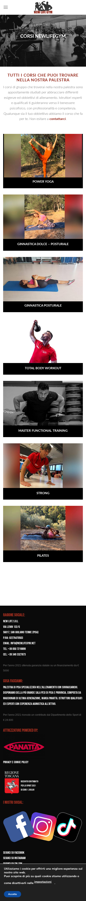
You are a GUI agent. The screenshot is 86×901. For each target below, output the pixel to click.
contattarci (57, 119)
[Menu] (5, 7)
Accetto (12, 894)
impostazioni (43, 882)
